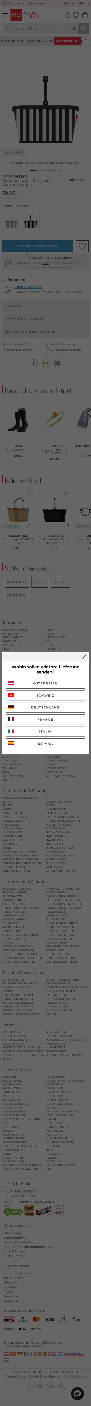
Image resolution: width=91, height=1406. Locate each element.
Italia (45, 731)
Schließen (84, 656)
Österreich (45, 683)
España (45, 743)
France (45, 719)
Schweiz (46, 695)
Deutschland (45, 707)
